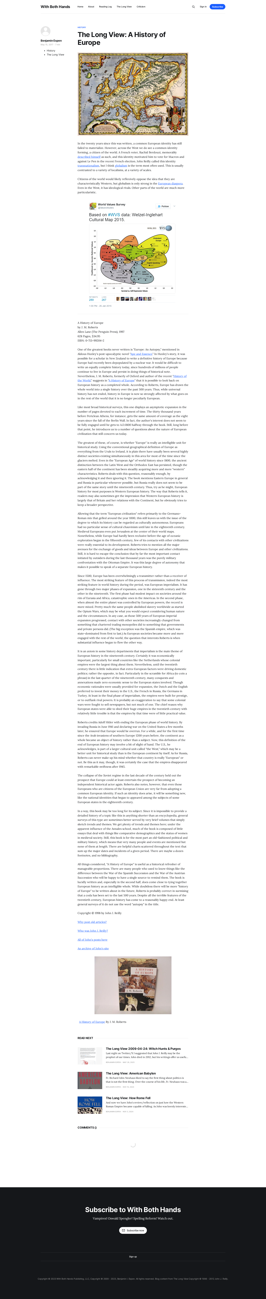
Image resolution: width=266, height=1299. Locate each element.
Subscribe (217, 6)
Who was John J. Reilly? (93, 931)
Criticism (141, 6)
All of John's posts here (92, 939)
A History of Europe (122, 380)
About (91, 6)
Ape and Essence (141, 354)
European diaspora (170, 183)
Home (80, 6)
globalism (121, 165)
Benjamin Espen (51, 40)
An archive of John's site (93, 948)
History (82, 27)
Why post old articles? (92, 922)
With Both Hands (55, 7)
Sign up (133, 1256)
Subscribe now (135, 1230)
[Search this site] (193, 6)
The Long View (124, 6)
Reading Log (105, 6)
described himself (89, 157)
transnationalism (88, 165)
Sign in (203, 6)
